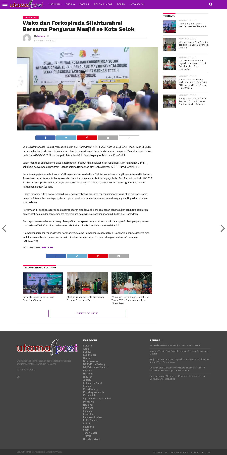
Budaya (70, 4)
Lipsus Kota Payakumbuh (97, 398)
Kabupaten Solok (92, 383)
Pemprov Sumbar (92, 417)
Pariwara (88, 407)
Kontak (206, 452)
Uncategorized (91, 439)
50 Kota (87, 345)
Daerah (84, 4)
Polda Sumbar (103, 4)
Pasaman (88, 411)
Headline (47, 247)
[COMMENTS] (129, 136)
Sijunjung (88, 426)
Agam (86, 348)
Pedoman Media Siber (176, 452)
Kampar (87, 386)
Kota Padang (90, 389)
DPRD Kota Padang (94, 364)
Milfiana (41, 36)
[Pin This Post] (87, 136)
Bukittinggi (89, 354)
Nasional (54, 4)
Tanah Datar (90, 432)
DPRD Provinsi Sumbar (96, 367)
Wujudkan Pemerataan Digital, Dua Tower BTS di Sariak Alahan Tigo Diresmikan (130, 300)
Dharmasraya (90, 361)
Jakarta (87, 379)
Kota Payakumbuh (93, 392)
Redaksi (157, 452)
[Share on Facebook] (45, 136)
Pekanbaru (89, 414)
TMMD (87, 436)
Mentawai (88, 401)
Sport (86, 429)
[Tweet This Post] (66, 136)
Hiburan (87, 376)
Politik (121, 4)
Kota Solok (137, 4)
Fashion (87, 370)
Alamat (195, 452)
